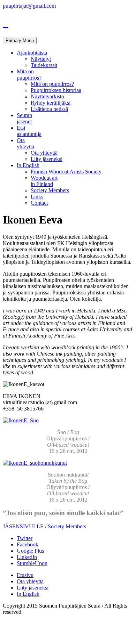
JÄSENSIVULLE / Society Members (44, 526)
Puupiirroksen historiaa (56, 90)
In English (28, 165)
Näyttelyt (41, 59)
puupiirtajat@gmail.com (29, 6)
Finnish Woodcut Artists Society (66, 171)
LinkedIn (27, 557)
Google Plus (30, 551)
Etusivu (25, 575)
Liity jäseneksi (46, 159)
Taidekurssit (44, 65)
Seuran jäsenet (24, 118)
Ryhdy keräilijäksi (50, 103)
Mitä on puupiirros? (29, 74)
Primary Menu (20, 40)
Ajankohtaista (32, 53)
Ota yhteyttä (25, 143)
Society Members (50, 190)
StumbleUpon (32, 563)
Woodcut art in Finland (44, 181)
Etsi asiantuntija (29, 131)
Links (37, 197)
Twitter (24, 538)
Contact (39, 203)
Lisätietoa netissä (49, 109)
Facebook (27, 544)
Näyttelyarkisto (47, 96)
